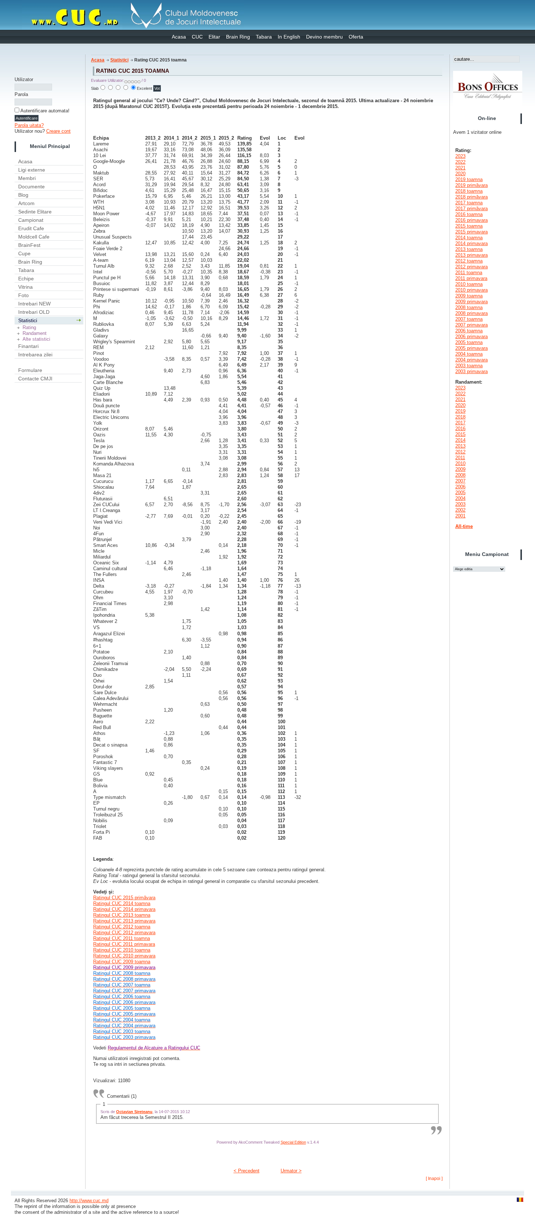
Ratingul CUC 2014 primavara (124, 909)
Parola (21, 94)
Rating (29, 327)
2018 (460, 417)
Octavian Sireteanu (134, 1111)
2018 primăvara (471, 197)
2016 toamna (469, 214)
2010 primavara (471, 290)
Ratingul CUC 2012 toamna (121, 926)
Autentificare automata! (45, 110)
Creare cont (58, 131)
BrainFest (29, 245)
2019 (460, 411)
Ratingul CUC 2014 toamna (121, 903)
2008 (460, 475)
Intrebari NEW (34, 304)
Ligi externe (31, 170)
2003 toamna (469, 365)
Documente (31, 186)
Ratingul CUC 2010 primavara (124, 956)
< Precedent (246, 1170)
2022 (460, 162)
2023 (460, 156)
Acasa (179, 37)
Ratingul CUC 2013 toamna (121, 915)
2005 (460, 492)
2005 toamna (469, 342)
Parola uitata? (29, 125)
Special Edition (293, 1142)
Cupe (24, 253)
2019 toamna (469, 179)
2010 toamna (469, 284)
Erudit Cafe (31, 228)
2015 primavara (471, 232)
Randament (35, 333)
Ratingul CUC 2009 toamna (124, 964)
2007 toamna (469, 319)
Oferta (356, 37)
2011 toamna (468, 272)
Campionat (30, 220)
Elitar (214, 37)
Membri (27, 178)
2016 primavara (471, 220)
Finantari (28, 346)
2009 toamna (469, 296)
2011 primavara (471, 278)
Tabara (264, 37)
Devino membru (324, 37)
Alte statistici (36, 339)
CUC (197, 37)
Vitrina (25, 287)
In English (289, 37)
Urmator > (291, 1170)
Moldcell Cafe (33, 237)
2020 (460, 173)
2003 (460, 504)
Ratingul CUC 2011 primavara (124, 944)
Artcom (26, 203)
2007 (460, 481)
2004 (460, 498)
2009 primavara (471, 301)
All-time (464, 526)
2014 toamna (469, 237)
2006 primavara (471, 336)
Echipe (26, 278)
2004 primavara (471, 360)
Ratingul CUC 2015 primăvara (124, 897)
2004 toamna (469, 354)
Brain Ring (238, 37)
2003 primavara (471, 371)
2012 (460, 452)
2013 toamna (469, 249)
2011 (460, 457)
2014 (460, 440)
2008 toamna (469, 307)
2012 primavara (471, 266)
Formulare (30, 370)
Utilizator (24, 79)
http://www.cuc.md (89, 1200)
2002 (460, 510)
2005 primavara (471, 348)
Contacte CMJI (35, 378)
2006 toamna (469, 330)
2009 (460, 469)
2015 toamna (469, 226)
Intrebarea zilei (35, 354)
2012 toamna (469, 261)
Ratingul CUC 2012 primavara (124, 932)
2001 (460, 516)
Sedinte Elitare (35, 212)
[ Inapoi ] (434, 1178)
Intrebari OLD (33, 312)
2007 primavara (471, 325)
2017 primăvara (471, 208)
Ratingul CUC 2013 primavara (124, 921)
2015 (460, 434)
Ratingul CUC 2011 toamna (121, 938)
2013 (460, 446)
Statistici (27, 320)
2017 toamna (469, 202)
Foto (23, 295)
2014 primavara (471, 243)
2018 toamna (469, 191)
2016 (460, 428)
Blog (23, 195)
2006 (460, 486)
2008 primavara (471, 313)
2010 (460, 463)
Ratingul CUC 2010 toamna (121, 950)
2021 (460, 168)
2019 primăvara (471, 185)
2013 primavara (471, 255)
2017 (460, 422)
